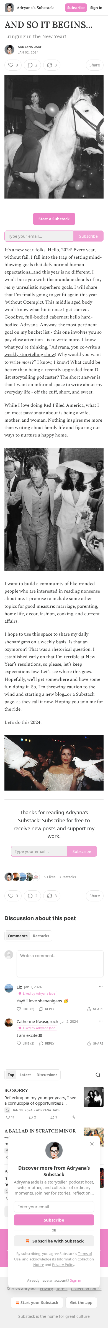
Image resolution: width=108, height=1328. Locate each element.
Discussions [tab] (47, 1074)
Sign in (96, 7)
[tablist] (28, 935)
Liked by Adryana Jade (39, 993)
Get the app (81, 1302)
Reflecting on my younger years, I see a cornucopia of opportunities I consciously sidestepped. (40, 1100)
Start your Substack (39, 1302)
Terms (62, 1288)
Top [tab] (11, 1074)
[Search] (98, 1074)
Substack (26, 1316)
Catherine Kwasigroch (37, 1021)
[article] (54, 1104)
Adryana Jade (30, 47)
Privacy (46, 1288)
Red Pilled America (63, 405)
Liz (19, 987)
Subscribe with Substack (58, 1241)
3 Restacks (67, 876)
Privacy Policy (63, 1264)
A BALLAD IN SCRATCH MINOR (40, 1131)
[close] (92, 1143)
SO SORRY (16, 1090)
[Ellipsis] (100, 986)
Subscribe (76, 7)
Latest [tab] (25, 1074)
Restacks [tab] (41, 935)
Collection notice (86, 1288)
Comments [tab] (17, 935)
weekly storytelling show (29, 354)
